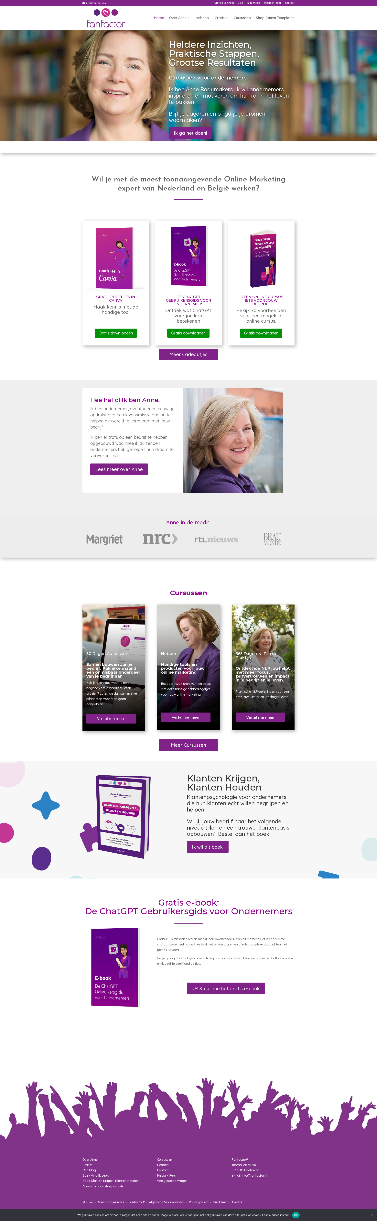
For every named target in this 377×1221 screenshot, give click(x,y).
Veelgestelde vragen (172, 1181)
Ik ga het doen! (190, 133)
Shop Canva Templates (275, 18)
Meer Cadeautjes (188, 354)
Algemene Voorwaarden (167, 1202)
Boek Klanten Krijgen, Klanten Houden (110, 1181)
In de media (254, 3)
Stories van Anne (224, 3)
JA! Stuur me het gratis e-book (226, 988)
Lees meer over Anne (119, 469)
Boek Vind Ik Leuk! (95, 1175)
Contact (290, 3)
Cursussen (242, 18)
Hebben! (203, 18)
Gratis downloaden (116, 333)
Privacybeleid (199, 1202)
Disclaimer (220, 1202)
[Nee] (372, 1215)
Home (159, 18)
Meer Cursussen (188, 745)
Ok (296, 1214)
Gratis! (87, 1165)
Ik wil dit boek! (207, 847)
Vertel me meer (111, 718)
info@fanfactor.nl (254, 1175)
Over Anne (178, 18)
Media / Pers (166, 1175)
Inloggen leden (273, 3)
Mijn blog (89, 1170)
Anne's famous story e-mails (102, 1186)
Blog (240, 3)
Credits (237, 1202)
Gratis (220, 18)
